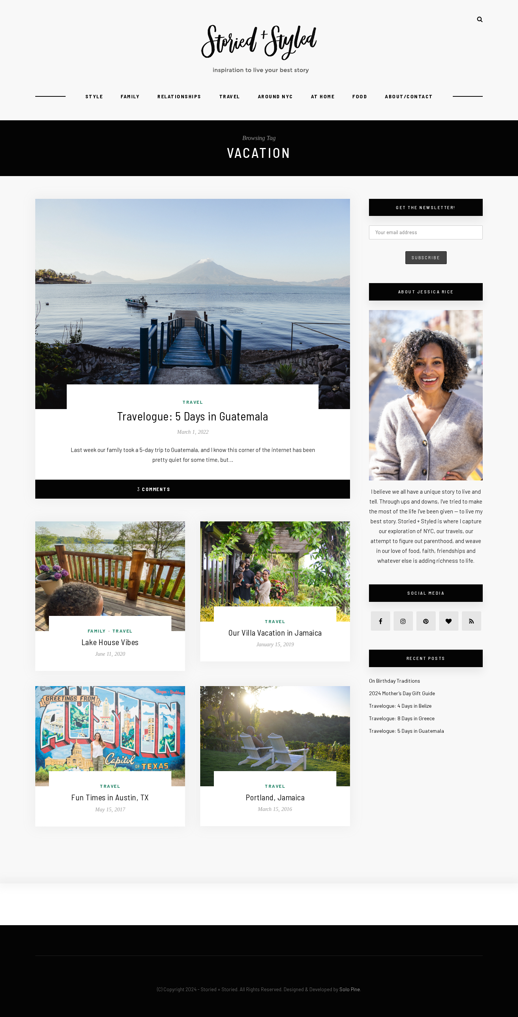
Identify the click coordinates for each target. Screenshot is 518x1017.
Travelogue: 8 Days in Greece (402, 718)
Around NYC (275, 96)
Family (130, 96)
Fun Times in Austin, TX (110, 797)
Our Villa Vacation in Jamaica (275, 632)
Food (359, 96)
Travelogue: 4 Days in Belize (400, 705)
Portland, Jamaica (275, 797)
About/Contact (409, 96)
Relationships (179, 96)
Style (94, 96)
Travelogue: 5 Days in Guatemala (192, 416)
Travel (229, 96)
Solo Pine (349, 989)
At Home (323, 96)
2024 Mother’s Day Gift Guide (402, 693)
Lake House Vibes (110, 642)
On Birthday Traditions (394, 680)
